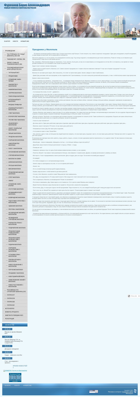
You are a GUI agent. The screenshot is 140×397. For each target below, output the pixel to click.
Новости (15, 41)
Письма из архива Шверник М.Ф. (13, 332)
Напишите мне (25, 41)
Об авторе (7, 41)
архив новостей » (20, 366)
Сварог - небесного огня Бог (13, 355)
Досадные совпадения (12, 349)
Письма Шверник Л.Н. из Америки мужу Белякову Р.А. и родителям (14, 341)
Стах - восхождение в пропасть (11, 362)
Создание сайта (127, 392)
